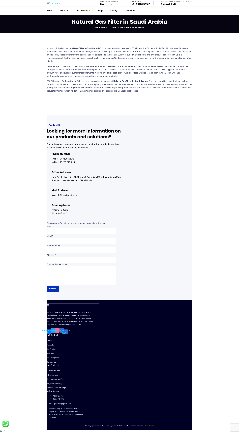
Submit (52, 289)
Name (50, 226)
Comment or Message (57, 264)
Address (51, 255)
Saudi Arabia (101, 28)
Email (50, 236)
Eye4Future (149, 426)
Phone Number (54, 245)
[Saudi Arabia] (53, 3)
